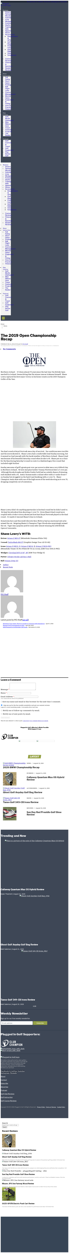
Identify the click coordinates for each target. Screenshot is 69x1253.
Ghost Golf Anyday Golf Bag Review (22, 792)
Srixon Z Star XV (11, 560)
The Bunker (8, 134)
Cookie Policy (61, 1107)
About (3, 1076)
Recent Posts (8, 567)
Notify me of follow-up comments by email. (21, 710)
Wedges (8, 21)
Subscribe (4, 1083)
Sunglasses (11, 55)
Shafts (7, 25)
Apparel (8, 31)
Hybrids (8, 18)
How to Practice (8, 106)
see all (25, 619)
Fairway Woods (8, 15)
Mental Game (8, 97)
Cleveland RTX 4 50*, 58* (18, 552)
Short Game (7, 82)
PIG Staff (4, 594)
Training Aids (8, 28)
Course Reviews (8, 60)
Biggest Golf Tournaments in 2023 (13, 625)
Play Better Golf (7, 154)
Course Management (10, 93)
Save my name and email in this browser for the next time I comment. (32, 702)
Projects (8, 131)
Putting (8, 85)
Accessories (10, 34)
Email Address (7, 697)
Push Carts (9, 47)
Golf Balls (9, 50)
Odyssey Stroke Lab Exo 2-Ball (19, 556)
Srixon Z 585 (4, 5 (27, 546)
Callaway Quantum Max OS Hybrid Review (45, 778)
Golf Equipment (9, 149)
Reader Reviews (8, 69)
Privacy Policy (41, 1107)
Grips (9, 53)
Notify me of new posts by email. (17, 714)
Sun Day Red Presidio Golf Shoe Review (44, 813)
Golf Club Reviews (7, 1094)
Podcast (5, 139)
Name (3, 693)
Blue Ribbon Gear (8, 124)
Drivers (8, 12)
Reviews (5, 10)
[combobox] (10, 1125)
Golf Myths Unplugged (9, 118)
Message (4, 689)
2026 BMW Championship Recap (21, 767)
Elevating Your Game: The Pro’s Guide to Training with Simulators (24, 623)
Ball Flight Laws (7, 88)
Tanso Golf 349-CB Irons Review (21, 802)
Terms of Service (51, 1107)
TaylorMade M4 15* (15, 542)
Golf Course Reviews (8, 1101)
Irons (7, 19)
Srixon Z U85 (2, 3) (13, 546)
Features (8, 130)
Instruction (6, 75)
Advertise (4, 1087)
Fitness (8, 109)
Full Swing (7, 78)
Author (6, 564)
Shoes (7, 33)
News (5, 74)
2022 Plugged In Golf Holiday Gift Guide (15, 627)
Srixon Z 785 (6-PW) (43, 546)
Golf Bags (9, 43)
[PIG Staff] (12, 591)
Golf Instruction (7, 1097)
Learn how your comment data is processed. (35, 720)
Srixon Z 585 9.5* (13, 538)
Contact (4, 1080)
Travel (7, 128)
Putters (8, 23)
